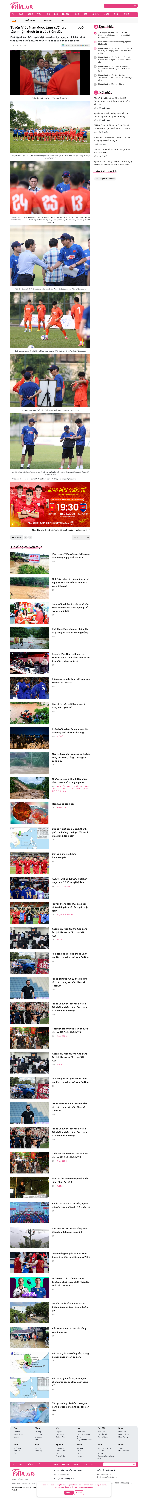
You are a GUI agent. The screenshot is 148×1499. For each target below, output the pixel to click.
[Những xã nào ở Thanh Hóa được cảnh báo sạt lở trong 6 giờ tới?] (29, 788)
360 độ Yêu (60, 1437)
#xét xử (60, 940)
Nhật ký (59, 1432)
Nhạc (76, 14)
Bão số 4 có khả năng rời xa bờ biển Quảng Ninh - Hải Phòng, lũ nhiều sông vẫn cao (112, 101)
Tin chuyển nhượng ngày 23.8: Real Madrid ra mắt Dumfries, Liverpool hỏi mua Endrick (114, 35)
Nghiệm (95, 14)
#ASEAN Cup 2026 (64, 886)
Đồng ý (69, 1492)
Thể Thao (30, 21)
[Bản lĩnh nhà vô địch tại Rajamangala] (29, 863)
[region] (50, 72)
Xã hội (79, 1453)
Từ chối (79, 1492)
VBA (36, 1439)
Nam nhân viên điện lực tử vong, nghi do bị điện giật (114, 43)
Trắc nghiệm (60, 1451)
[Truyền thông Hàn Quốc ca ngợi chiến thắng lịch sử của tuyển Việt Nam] (29, 913)
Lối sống (38, 1432)
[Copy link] (30, 537)
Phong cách (39, 1434)
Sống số (100, 1451)
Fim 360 (65, 14)
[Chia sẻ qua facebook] (26, 537)
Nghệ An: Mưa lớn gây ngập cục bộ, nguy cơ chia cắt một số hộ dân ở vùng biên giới (113, 164)
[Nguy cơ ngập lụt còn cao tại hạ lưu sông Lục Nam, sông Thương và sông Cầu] (29, 763)
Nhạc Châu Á (123, 1434)
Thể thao (80, 1456)
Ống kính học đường (84, 1439)
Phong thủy (60, 1456)
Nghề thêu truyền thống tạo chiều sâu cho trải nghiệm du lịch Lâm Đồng (111, 115)
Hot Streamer (123, 1451)
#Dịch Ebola (62, 808)
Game (126, 14)
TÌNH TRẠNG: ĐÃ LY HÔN (105, 179)
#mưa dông (62, 1036)
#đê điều (60, 736)
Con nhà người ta (83, 1434)
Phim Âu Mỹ (102, 1434)
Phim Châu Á (102, 1437)
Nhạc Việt (122, 1432)
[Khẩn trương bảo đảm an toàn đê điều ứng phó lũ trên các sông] (29, 738)
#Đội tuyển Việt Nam (65, 915)
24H (56, 14)
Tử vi (57, 1453)
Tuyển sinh (81, 1432)
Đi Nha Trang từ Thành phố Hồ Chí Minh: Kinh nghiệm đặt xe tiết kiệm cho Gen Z (113, 127)
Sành (116, 14)
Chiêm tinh (60, 1448)
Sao (21, 14)
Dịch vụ (100, 1453)
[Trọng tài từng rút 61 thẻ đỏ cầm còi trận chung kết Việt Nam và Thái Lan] (29, 988)
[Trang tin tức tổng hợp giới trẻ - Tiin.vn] (21, 5)
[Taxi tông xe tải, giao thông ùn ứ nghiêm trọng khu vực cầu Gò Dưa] (29, 963)
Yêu (39, 14)
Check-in (38, 1437)
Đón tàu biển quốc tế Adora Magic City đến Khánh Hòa (112, 151)
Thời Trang (39, 1448)
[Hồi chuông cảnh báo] (29, 813)
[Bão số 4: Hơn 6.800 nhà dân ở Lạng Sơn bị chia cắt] (29, 713)
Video (106, 14)
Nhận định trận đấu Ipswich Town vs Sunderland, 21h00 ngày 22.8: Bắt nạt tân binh (114, 68)
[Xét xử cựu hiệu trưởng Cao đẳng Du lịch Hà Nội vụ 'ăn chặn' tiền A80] (29, 938)
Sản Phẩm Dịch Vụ (104, 1448)
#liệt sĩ (60, 1186)
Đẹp (85, 14)
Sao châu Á (18, 1434)
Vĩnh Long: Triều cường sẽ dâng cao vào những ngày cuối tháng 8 (112, 139)
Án (62, 21)
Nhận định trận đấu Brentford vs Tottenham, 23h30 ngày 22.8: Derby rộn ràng (115, 77)
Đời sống (80, 1448)
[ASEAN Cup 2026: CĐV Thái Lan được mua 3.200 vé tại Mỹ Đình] (29, 888)
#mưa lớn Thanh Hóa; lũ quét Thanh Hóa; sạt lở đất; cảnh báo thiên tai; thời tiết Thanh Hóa (70, 788)
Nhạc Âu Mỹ (123, 1437)
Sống (30, 14)
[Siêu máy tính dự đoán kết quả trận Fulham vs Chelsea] (29, 688)
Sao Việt (17, 1432)
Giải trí (79, 1451)
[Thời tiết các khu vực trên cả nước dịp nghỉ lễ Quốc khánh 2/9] (29, 1038)
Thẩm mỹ (38, 1451)
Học (48, 14)
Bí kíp (79, 1437)
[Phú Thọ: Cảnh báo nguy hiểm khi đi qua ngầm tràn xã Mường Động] (29, 638)
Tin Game (122, 1448)
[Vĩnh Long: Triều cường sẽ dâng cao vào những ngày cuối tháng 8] (29, 563)
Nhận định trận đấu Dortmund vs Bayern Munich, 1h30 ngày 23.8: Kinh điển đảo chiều (115, 50)
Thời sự (48, 21)
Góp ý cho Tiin (83, 537)
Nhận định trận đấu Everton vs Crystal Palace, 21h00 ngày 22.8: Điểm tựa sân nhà (114, 59)
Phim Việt (101, 1432)
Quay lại (18, 537)
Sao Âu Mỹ (18, 1437)
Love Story (60, 1434)
